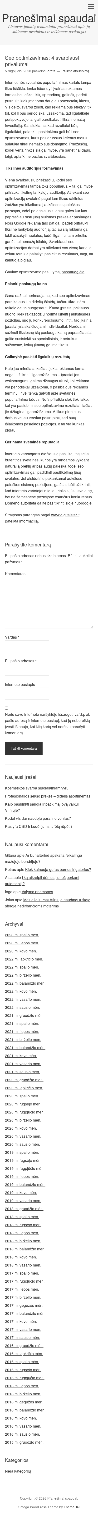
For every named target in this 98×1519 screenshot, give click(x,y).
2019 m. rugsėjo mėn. (23, 1160)
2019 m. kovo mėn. (21, 1192)
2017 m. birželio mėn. (23, 1297)
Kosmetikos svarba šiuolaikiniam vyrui (37, 788)
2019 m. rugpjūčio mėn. (24, 1168)
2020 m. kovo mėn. (21, 1128)
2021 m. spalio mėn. (22, 1023)
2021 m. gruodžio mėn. (24, 1015)
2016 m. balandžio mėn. (25, 1410)
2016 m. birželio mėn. (23, 1394)
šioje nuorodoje (78, 503)
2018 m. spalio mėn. (22, 1216)
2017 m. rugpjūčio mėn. (24, 1281)
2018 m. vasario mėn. (23, 1265)
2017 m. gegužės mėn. (24, 1305)
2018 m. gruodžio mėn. (24, 1208)
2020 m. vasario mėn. (23, 1136)
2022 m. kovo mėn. (21, 991)
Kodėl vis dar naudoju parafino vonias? (38, 818)
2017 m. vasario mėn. (23, 1329)
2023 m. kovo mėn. (21, 951)
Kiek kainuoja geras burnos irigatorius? (58, 869)
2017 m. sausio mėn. (22, 1337)
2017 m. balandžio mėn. (25, 1313)
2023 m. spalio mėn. (22, 935)
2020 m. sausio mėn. (22, 1144)
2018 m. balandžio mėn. (25, 1249)
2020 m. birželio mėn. (23, 1120)
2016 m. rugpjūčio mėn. (24, 1377)
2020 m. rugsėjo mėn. (23, 1104)
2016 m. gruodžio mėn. (24, 1345)
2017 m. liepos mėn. (22, 1289)
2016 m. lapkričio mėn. (24, 1353)
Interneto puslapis (20, 684)
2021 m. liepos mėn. (22, 1031)
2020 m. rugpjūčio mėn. (24, 1112)
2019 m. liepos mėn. (22, 1176)
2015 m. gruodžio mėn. (24, 1442)
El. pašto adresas (21, 660)
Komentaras (15, 573)
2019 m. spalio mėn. (22, 1152)
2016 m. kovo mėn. (21, 1418)
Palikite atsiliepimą (75, 70)
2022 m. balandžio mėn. (25, 983)
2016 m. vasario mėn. (23, 1426)
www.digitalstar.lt (65, 515)
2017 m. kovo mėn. (21, 1321)
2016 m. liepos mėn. (22, 1385)
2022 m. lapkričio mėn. (24, 959)
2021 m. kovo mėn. (21, 1055)
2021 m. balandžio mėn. (25, 1047)
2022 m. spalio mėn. (22, 967)
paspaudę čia (73, 272)
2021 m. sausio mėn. (22, 1071)
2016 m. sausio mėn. (22, 1434)
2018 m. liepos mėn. (22, 1232)
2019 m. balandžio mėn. (25, 1184)
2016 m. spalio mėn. (22, 1361)
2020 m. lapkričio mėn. (24, 1088)
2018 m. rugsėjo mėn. (23, 1224)
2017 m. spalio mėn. (22, 1273)
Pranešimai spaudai (49, 17)
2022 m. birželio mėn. (23, 975)
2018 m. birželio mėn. (23, 1241)
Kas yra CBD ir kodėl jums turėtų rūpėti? (39, 826)
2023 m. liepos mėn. (22, 943)
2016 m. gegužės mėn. (24, 1402)
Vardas (12, 637)
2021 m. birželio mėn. (23, 1039)
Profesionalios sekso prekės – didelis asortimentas (47, 796)
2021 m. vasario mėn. (23, 1063)
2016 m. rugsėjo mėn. (23, 1369)
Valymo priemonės (37, 891)
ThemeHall (72, 1507)
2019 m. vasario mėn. (23, 1200)
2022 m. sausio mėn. (22, 1007)
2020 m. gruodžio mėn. (24, 1079)
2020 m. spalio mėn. (22, 1096)
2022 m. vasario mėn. (23, 999)
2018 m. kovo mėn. (21, 1257)
